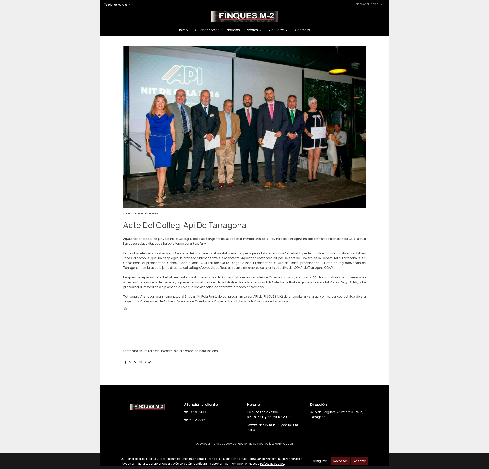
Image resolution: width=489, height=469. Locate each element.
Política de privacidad (279, 443)
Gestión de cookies (250, 443)
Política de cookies (224, 443)
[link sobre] (150, 406)
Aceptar (360, 461)
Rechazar (340, 461)
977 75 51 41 (197, 412)
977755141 (125, 4)
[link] (244, 16)
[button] (254, 30)
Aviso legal (203, 443)
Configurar (319, 461)
